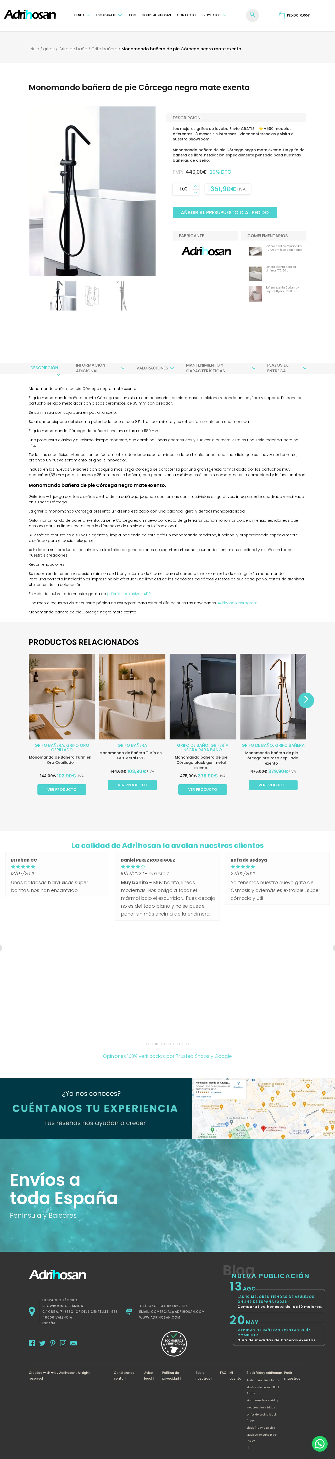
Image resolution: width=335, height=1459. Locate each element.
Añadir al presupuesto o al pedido (225, 212)
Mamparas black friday (262, 1400)
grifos (49, 49)
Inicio (34, 49)
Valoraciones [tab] (152, 368)
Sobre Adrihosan (156, 15)
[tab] (44, 368)
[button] (320, 1444)
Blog (132, 15)
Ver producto (61, 789)
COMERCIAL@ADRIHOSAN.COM (178, 1311)
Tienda (79, 15)
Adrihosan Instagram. (238, 603)
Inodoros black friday (261, 1407)
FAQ (223, 1372)
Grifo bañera (104, 49)
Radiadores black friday (263, 1380)
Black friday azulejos (261, 1427)
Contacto (186, 15)
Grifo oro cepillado (70, 747)
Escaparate (106, 15)
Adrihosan (67, 1372)
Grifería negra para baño (205, 747)
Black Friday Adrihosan (264, 1372)
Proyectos (211, 15)
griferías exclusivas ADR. (129, 593)
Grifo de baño (73, 49)
